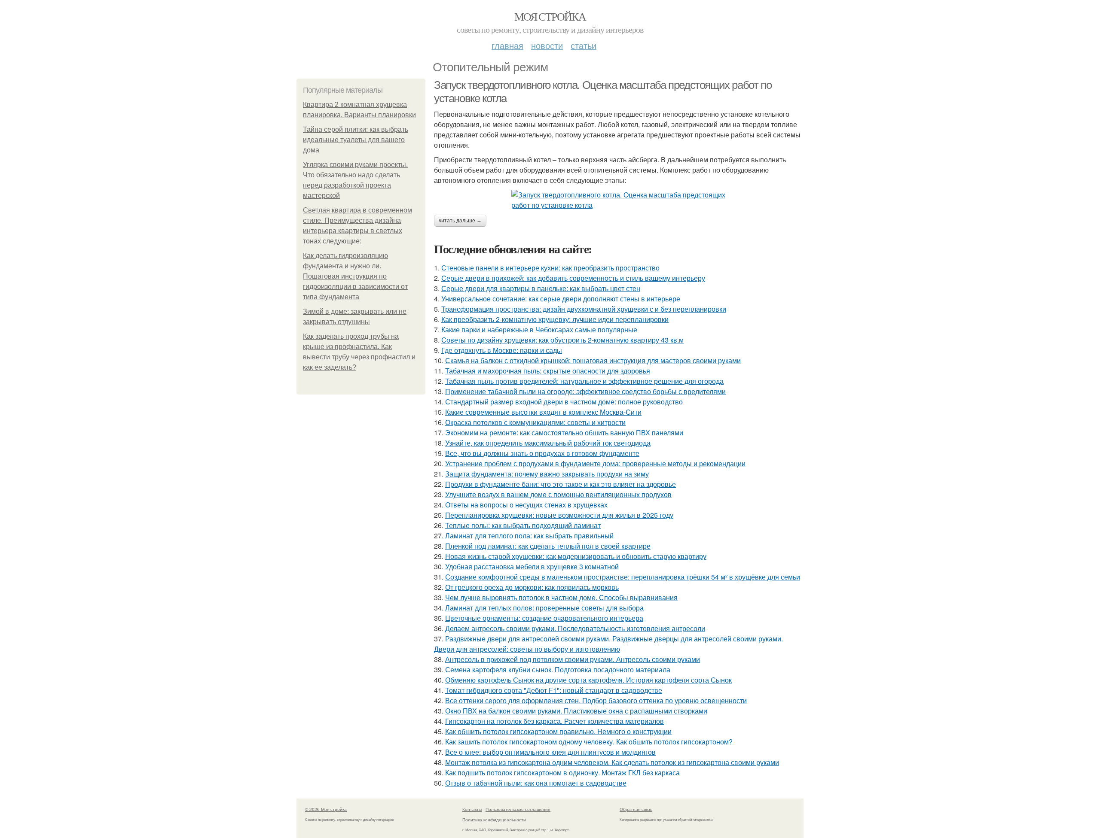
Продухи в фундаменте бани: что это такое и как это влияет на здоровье (560, 484)
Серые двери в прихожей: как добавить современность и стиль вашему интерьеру (573, 278)
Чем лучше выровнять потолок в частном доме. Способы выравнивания (561, 597)
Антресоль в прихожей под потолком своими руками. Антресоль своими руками (572, 659)
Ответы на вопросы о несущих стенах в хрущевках (526, 505)
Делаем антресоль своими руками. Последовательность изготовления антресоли (575, 628)
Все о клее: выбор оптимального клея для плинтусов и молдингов (550, 752)
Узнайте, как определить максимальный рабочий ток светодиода (548, 443)
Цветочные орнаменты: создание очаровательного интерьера (544, 618)
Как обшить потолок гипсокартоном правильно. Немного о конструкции (558, 731)
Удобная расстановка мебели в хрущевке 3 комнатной (532, 566)
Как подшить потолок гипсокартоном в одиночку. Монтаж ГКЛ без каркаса (562, 772)
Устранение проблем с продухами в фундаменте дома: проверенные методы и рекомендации (595, 463)
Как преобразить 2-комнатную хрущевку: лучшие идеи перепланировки (555, 319)
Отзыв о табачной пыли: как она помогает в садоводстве (535, 783)
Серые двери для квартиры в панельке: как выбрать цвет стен (540, 288)
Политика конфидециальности (494, 820)
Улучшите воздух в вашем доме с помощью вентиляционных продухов (558, 494)
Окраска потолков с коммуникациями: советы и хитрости (535, 422)
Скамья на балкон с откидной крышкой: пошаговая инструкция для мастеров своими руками (593, 360)
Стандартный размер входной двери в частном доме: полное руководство (564, 402)
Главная (507, 45)
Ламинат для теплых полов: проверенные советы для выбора (544, 608)
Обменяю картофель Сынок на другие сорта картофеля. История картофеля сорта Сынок (588, 680)
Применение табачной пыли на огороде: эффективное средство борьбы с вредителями (585, 391)
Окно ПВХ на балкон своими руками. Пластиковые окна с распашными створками (576, 711)
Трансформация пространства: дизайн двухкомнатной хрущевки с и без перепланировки (583, 309)
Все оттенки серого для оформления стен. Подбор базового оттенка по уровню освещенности (596, 700)
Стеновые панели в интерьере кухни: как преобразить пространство (550, 268)
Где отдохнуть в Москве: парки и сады (501, 350)
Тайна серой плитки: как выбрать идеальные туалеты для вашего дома (355, 140)
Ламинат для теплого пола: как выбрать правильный (529, 535)
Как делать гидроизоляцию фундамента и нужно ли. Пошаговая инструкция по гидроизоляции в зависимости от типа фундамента (355, 276)
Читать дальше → (460, 221)
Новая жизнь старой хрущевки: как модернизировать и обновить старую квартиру (575, 556)
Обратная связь (636, 809)
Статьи (583, 45)
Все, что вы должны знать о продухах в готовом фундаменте (542, 453)
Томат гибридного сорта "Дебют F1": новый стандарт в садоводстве (553, 690)
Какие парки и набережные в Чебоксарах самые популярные (539, 329)
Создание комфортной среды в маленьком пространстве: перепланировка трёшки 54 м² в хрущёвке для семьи (622, 577)
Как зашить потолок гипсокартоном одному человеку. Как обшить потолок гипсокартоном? (589, 742)
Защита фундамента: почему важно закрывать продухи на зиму (547, 474)
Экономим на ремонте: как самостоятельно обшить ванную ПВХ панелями (564, 432)
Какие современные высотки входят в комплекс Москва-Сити (543, 412)
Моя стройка (550, 16)
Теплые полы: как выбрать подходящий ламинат (523, 525)
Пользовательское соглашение (518, 809)
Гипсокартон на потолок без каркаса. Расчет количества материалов (554, 721)
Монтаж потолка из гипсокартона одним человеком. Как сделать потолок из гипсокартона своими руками (612, 762)
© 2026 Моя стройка (326, 809)
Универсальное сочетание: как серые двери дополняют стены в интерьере (560, 299)
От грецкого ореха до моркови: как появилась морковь (532, 587)
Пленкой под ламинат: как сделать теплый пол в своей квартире (548, 546)
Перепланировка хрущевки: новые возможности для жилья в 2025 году (559, 515)
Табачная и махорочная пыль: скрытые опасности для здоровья (547, 371)
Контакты (472, 809)
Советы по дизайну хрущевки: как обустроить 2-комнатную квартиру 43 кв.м (562, 340)
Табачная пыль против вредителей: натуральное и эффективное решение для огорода (584, 381)
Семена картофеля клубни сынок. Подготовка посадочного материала (557, 669)
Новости (547, 45)
